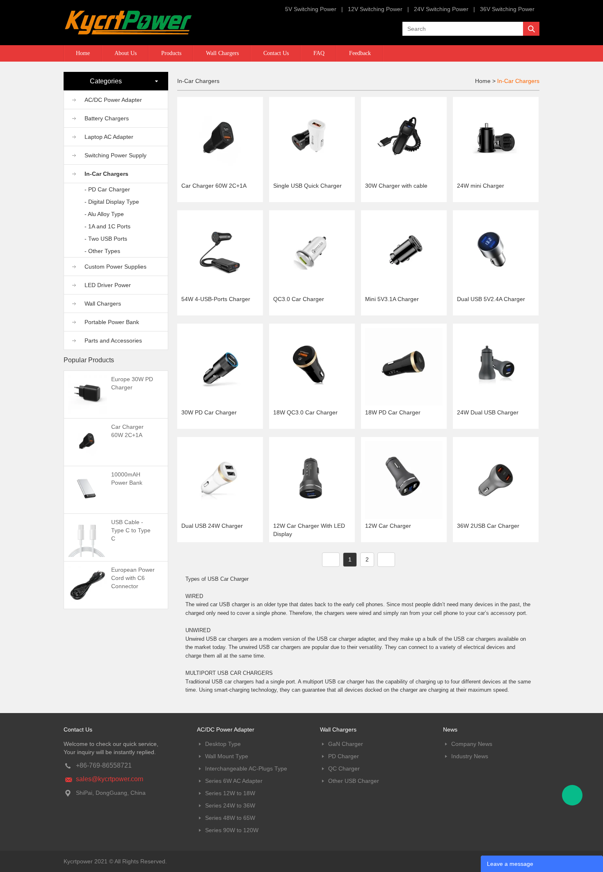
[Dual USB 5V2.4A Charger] (495, 252)
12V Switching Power (375, 9)
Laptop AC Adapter (109, 136)
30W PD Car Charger (209, 412)
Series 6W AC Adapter (234, 781)
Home (83, 53)
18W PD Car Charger (392, 412)
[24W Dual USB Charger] (495, 366)
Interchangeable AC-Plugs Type (246, 768)
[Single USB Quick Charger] (312, 139)
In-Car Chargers (106, 173)
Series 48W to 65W (230, 817)
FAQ (318, 53)
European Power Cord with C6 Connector (133, 577)
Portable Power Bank (112, 322)
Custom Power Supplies (115, 266)
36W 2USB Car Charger (488, 525)
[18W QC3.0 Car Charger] (312, 366)
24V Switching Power (441, 9)
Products (171, 53)
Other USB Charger (353, 781)
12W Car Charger (388, 525)
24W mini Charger (480, 185)
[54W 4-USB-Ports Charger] (220, 252)
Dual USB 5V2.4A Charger (491, 299)
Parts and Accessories (113, 340)
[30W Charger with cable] (404, 139)
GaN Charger (345, 744)
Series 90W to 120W (231, 830)
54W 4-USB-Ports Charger (215, 299)
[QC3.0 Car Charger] (312, 252)
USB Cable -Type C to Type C (131, 530)
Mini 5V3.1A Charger (392, 299)
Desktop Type (223, 744)
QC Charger (344, 768)
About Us (125, 53)
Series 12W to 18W (230, 793)
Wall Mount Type (226, 756)
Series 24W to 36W (230, 805)
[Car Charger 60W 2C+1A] (87, 441)
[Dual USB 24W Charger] (220, 479)
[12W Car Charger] (404, 479)
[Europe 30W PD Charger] (87, 394)
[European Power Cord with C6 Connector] (87, 584)
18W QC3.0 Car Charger (305, 412)
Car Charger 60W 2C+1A (214, 185)
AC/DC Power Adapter (113, 100)
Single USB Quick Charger (307, 185)
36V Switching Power (507, 9)
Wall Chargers (222, 53)
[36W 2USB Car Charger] (495, 479)
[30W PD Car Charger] (220, 366)
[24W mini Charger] (495, 139)
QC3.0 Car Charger (298, 299)
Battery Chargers (107, 118)
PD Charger (343, 756)
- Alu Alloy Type (104, 214)
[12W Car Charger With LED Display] (312, 479)
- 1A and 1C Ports (107, 226)
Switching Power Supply (115, 155)
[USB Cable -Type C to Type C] (87, 537)
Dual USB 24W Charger (212, 525)
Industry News (469, 756)
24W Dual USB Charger (487, 412)
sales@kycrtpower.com (109, 778)
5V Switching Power (310, 9)
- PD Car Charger (107, 189)
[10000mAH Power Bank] (87, 489)
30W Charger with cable (396, 185)
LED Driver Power (108, 285)
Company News (471, 744)
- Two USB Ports (106, 238)
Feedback (360, 53)
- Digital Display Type (112, 201)
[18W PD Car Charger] (404, 366)
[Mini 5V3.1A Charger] (404, 252)
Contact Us (276, 53)
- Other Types (102, 251)
